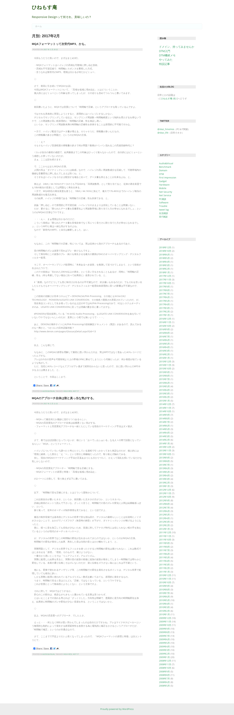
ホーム (38, 26)
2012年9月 (164, 500)
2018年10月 (165, 250)
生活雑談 (163, 213)
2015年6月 (164, 382)
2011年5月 (164, 557)
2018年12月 (165, 247)
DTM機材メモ (167, 55)
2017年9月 (164, 286)
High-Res (67, 391)
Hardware (164, 184)
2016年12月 (165, 318)
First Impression (167, 177)
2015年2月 (164, 396)
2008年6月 (164, 682)
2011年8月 (164, 546)
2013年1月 (164, 486)
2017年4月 (164, 304)
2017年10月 (165, 283)
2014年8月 (164, 418)
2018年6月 (164, 254)
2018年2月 (164, 268)
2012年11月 (165, 493)
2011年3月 (164, 564)
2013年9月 (164, 457)
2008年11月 (165, 664)
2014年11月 (165, 407)
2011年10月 (165, 539)
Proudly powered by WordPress (117, 709)
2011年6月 (164, 553)
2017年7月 (164, 293)
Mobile (162, 188)
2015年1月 (164, 400)
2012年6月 (164, 511)
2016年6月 (164, 340)
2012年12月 (165, 489)
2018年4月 (164, 261)
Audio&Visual (48, 391)
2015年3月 (164, 393)
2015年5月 (164, 386)
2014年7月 (164, 421)
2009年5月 (164, 642)
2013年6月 (164, 468)
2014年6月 (164, 425)
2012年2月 (164, 525)
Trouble (163, 206)
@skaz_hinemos (165, 129)
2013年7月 (164, 464)
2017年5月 (164, 300)
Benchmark (165, 166)
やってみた (166, 59)
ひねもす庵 (44, 7)
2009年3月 (164, 650)
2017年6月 (164, 297)
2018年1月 (164, 272)
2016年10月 (165, 325)
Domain (163, 170)
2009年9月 (164, 628)
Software (163, 202)
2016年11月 (165, 322)
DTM (161, 174)
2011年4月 (164, 560)
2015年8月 (164, 375)
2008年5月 (164, 685)
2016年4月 (164, 347)
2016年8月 (164, 332)
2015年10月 (165, 368)
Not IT (76, 391)
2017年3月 (164, 308)
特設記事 (164, 64)
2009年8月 (164, 632)
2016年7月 (164, 336)
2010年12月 (165, 575)
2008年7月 (164, 678)
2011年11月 (165, 536)
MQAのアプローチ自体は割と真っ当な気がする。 (64, 398)
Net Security (165, 191)
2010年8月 (164, 589)
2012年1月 (164, 528)
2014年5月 (164, 429)
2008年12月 (165, 660)
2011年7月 (164, 550)
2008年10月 (165, 667)
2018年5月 (164, 258)
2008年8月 (164, 674)
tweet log (164, 209)
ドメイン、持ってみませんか (176, 47)
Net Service (165, 195)
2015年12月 (165, 361)
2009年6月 (164, 639)
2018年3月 (164, 265)
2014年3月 (164, 436)
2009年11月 (165, 621)
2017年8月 (164, 290)
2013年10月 (165, 454)
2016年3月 (164, 350)
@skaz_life (162, 132)
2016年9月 (164, 329)
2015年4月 (164, 389)
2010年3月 (164, 607)
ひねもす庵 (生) (168, 98)
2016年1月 (164, 357)
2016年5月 (164, 343)
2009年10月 (165, 625)
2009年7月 (164, 635)
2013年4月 (164, 475)
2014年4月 (164, 432)
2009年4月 (164, 646)
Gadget (163, 181)
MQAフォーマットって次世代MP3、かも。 (59, 44)
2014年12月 (165, 404)
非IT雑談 (163, 216)
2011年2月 (164, 568)
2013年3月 (164, 478)
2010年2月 (164, 610)
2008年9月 (164, 671)
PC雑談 (162, 199)
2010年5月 (164, 600)
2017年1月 (164, 315)
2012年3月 (164, 521)
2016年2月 (164, 354)
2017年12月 (165, 275)
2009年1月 (164, 657)
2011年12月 (165, 532)
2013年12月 (165, 446)
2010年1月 (164, 614)
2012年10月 (165, 496)
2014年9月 (164, 414)
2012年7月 (164, 507)
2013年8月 (164, 461)
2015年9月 (164, 372)
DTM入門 (164, 51)
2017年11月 (165, 279)
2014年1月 (164, 443)
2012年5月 (164, 514)
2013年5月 (164, 471)
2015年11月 (165, 364)
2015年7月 (164, 379)
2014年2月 (164, 439)
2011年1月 (164, 571)
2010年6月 (164, 596)
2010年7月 (164, 593)
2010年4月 (164, 603)
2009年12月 (165, 618)
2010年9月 (164, 585)
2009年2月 (164, 653)
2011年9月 (164, 543)
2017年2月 (164, 311)
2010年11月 (165, 578)
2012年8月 (164, 503)
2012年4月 (164, 518)
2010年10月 (165, 582)
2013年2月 (164, 482)
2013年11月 (165, 450)
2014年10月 (165, 411)
